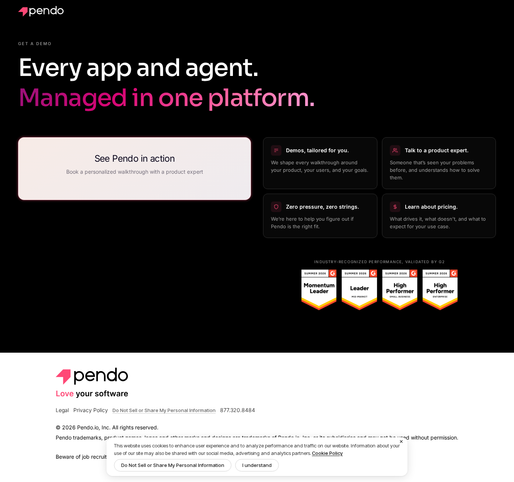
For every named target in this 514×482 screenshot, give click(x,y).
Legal (62, 410)
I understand (257, 465)
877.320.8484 (237, 410)
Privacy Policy (90, 410)
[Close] (401, 442)
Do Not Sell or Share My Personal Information (172, 465)
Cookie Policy (327, 453)
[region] (257, 456)
